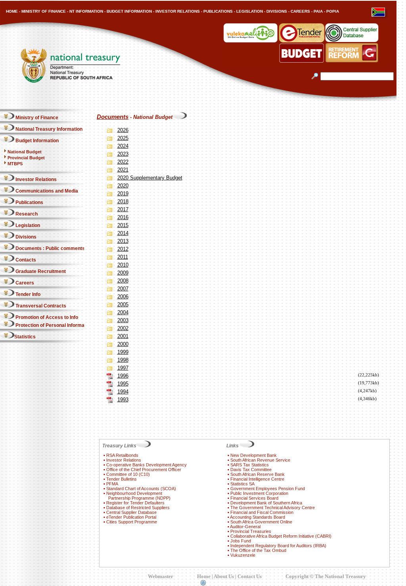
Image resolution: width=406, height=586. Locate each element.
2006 (122, 297)
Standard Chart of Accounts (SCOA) (141, 488)
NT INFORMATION (86, 11)
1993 (122, 400)
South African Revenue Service (260, 460)
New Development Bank (253, 455)
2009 (122, 273)
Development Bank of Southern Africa (266, 502)
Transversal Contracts (40, 306)
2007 (122, 289)
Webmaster (160, 576)
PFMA (112, 483)
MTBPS (15, 163)
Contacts (25, 260)
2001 (122, 336)
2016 (122, 217)
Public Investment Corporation (259, 493)
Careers (24, 283)
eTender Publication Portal (131, 517)
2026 (122, 130)
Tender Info (27, 294)
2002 (122, 328)
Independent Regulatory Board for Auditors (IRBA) (278, 545)
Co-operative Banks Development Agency (146, 464)
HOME (12, 11)
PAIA (318, 11)
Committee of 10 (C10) (128, 474)
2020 (122, 186)
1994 (122, 392)
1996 (122, 376)
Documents (112, 117)
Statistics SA (242, 483)
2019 (122, 194)
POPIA (332, 11)
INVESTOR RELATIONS (177, 11)
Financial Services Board (254, 498)
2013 (122, 241)
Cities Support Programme (131, 521)
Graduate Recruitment (40, 271)
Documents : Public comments (49, 248)
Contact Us (249, 576)
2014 (122, 233)
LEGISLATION (249, 11)
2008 (122, 281)
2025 (122, 138)
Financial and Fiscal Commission (261, 512)
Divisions (25, 237)
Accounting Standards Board (257, 517)
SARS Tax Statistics (249, 464)
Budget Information (36, 140)
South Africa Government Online (261, 521)
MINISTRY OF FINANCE (43, 11)
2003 (122, 320)
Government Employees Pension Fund (267, 488)
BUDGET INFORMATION (129, 11)
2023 (122, 154)
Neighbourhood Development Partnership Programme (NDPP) (136, 495)
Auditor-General (245, 526)
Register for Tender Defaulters (135, 502)
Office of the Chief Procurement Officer (143, 469)
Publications (28, 202)
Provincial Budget (26, 157)
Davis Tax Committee (251, 469)
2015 (122, 225)
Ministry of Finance (36, 117)
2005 (122, 304)
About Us (224, 576)
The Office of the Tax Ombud (258, 550)
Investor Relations (35, 179)
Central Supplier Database (131, 512)
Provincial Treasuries (250, 531)
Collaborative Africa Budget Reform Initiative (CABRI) (280, 536)
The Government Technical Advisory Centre (272, 507)
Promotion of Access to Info (46, 317)
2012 (122, 249)
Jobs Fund (240, 540)
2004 (122, 312)
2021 (122, 170)
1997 (122, 368)
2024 (122, 146)
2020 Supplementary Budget (149, 178)
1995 (122, 384)
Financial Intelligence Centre (257, 479)
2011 (122, 257)
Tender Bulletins (121, 479)
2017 (122, 209)
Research (26, 214)
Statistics (25, 337)
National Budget (25, 151)
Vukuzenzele (242, 555)
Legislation (27, 225)
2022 (122, 162)
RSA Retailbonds (122, 455)
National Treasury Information (48, 129)
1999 (122, 352)
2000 (122, 344)
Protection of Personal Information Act (58, 325)
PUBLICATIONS (218, 11)
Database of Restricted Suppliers (138, 507)
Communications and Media (46, 191)
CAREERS (300, 11)
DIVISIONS (276, 11)
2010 (122, 265)
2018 (122, 201)
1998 (122, 360)
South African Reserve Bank (257, 474)
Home (204, 576)
